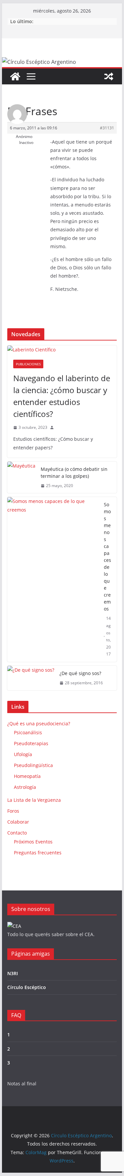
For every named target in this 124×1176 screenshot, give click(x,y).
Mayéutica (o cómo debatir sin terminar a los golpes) (74, 472)
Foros (13, 811)
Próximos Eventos (33, 841)
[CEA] (14, 926)
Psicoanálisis (28, 732)
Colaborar (18, 822)
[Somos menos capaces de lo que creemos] (53, 579)
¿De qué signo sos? (80, 673)
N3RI (12, 973)
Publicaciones (28, 364)
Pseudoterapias (31, 743)
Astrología (25, 787)
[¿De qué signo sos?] (30, 678)
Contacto (17, 833)
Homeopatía (27, 776)
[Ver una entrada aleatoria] (109, 76)
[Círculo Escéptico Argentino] (15, 76)
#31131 (107, 128)
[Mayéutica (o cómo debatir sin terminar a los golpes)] (21, 477)
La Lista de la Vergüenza (34, 800)
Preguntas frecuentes (38, 852)
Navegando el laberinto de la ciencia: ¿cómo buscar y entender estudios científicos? (61, 396)
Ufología (23, 754)
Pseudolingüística (33, 765)
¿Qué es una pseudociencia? (38, 723)
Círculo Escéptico (26, 987)
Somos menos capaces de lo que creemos (107, 556)
